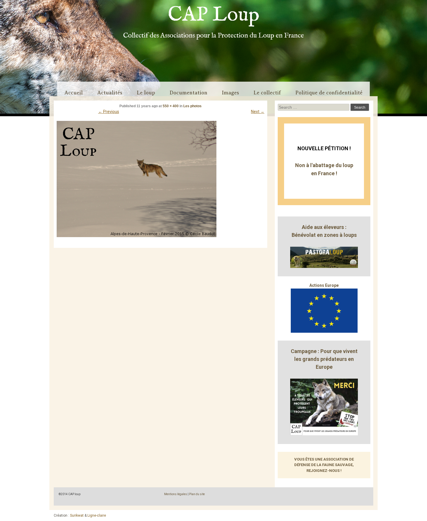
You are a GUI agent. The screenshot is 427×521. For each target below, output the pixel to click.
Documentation (188, 93)
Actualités (109, 93)
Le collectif (267, 93)
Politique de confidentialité (329, 93)
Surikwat (77, 515)
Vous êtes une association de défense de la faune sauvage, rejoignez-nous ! (324, 465)
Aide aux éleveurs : (324, 227)
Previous (108, 111)
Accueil (73, 93)
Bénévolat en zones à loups (324, 235)
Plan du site (197, 494)
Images (230, 93)
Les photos (192, 106)
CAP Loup (213, 15)
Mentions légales (175, 494)
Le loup (146, 93)
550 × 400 (171, 106)
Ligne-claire (96, 515)
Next (257, 111)
